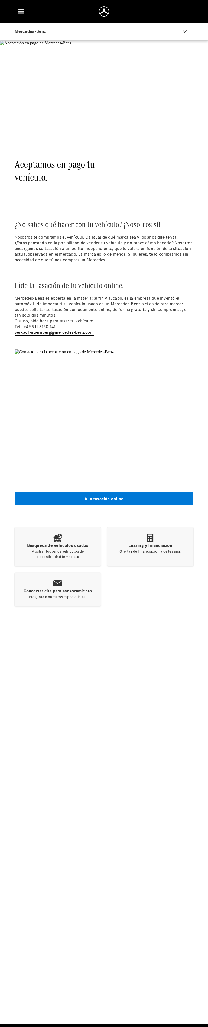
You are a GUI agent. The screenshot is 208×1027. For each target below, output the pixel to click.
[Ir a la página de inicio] (104, 11)
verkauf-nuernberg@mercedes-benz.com (54, 332)
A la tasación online (103, 499)
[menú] (21, 11)
